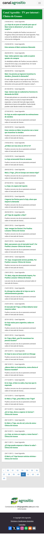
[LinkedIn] (18, 528)
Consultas (22, 525)
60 (18, 474)
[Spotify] (26, 528)
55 (32, 470)
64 (38, 474)
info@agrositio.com (24, 507)
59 (14, 474)
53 (22, 470)
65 (4, 478)
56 (37, 470)
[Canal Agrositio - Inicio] (14, 3)
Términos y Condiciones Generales (22, 521)
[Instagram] (22, 528)
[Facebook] (10, 528)
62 (28, 474)
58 (9, 474)
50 (8, 470)
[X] (14, 528)
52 (18, 470)
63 (33, 474)
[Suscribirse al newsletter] (30, 528)
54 (27, 470)
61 (23, 474)
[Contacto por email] (34, 528)
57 (4, 474)
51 (13, 470)
